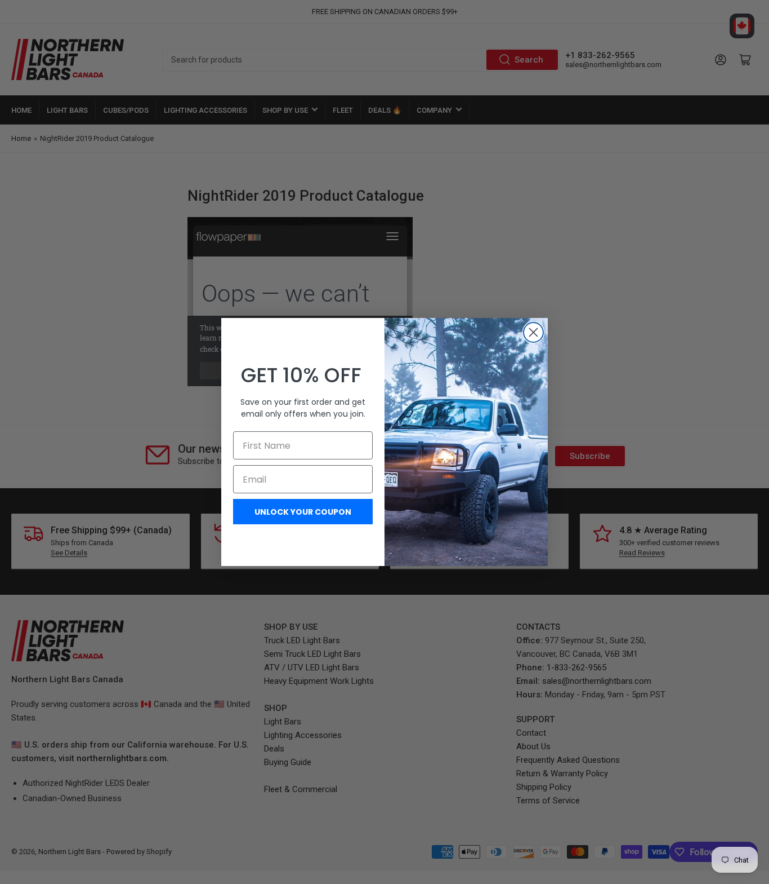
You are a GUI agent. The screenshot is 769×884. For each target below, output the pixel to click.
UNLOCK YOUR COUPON (302, 512)
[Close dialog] (533, 332)
